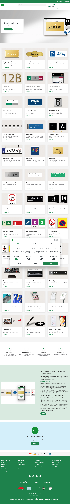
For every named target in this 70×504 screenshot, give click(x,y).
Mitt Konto (3, 466)
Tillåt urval (35, 263)
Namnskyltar (24, 8)
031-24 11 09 (36, 482)
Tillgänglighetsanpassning (57, 466)
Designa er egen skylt (39, 462)
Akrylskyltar (20, 462)
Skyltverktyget (6, 67)
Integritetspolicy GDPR (37, 495)
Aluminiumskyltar (22, 464)
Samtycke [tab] (19, 243)
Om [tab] (51, 243)
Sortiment (3, 8)
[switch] (28, 259)
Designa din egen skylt (64, 8)
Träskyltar (20, 471)
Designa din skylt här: (45, 381)
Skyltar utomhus (55, 462)
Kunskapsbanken (52, 8)
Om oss (43, 413)
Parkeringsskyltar (33, 8)
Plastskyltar (20, 468)
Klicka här (28, 67)
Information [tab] (35, 243)
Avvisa (19, 263)
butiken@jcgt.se (36, 481)
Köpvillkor (30, 495)
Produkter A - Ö (38, 466)
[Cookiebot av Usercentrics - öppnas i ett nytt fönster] (53, 240)
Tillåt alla (50, 263)
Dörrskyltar (10, 8)
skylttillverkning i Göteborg (46, 399)
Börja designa (8, 29)
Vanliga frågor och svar (6, 471)
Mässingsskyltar (21, 466)
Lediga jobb (3, 468)
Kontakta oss (66, 1)
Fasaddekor (17, 8)
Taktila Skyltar (55, 464)
